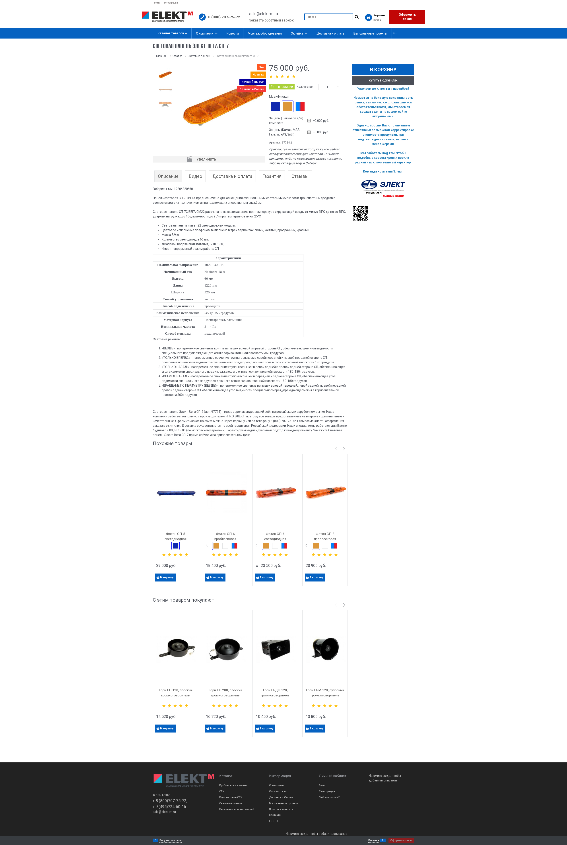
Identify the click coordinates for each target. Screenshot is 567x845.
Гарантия (271, 176)
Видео (195, 176)
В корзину (166, 577)
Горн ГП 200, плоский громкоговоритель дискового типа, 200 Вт (225, 695)
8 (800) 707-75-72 (224, 17)
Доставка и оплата (232, 176)
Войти (157, 2)
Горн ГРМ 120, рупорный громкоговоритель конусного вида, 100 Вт (325, 695)
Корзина (373, 840)
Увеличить (206, 159)
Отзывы (300, 176)
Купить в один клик (383, 80)
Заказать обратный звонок (271, 20)
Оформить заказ (407, 17)
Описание (168, 176)
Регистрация (171, 2)
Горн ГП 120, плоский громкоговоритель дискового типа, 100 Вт (175, 695)
